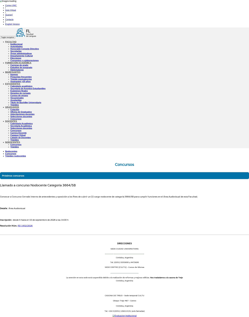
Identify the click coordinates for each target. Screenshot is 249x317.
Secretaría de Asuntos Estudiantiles (28, 88)
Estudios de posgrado (21, 67)
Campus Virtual (18, 135)
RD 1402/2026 (25, 225)
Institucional (16, 44)
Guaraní (9, 15)
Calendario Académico (21, 123)
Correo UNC (11, 5)
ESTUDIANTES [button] (12, 84)
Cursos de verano (19, 95)
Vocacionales (17, 98)
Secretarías (16, 51)
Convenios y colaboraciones (24, 60)
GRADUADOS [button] (12, 107)
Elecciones (15, 58)
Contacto (9, 19)
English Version (12, 24)
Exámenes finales (19, 91)
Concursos (15, 119)
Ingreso (14, 74)
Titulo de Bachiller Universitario (25, 102)
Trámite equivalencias (21, 79)
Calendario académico (21, 86)
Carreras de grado (19, 65)
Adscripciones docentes (22, 114)
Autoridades (16, 46)
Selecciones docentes (21, 116)
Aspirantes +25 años (20, 81)
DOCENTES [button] (11, 121)
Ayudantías (16, 100)
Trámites (14, 105)
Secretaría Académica (21, 126)
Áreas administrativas (21, 53)
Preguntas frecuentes (21, 77)
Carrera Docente (18, 133)
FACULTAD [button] (10, 42)
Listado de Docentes (20, 138)
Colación (14, 109)
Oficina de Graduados (21, 112)
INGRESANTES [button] (12, 72)
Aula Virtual (10, 10)
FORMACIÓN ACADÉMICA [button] (18, 63)
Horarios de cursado (20, 93)
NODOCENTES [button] (12, 142)
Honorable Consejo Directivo (24, 49)
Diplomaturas (17, 70)
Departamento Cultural (21, 56)
